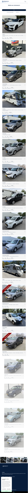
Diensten (6, 476)
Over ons (10, 476)
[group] (3, 460)
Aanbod (3, 476)
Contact (13, 476)
